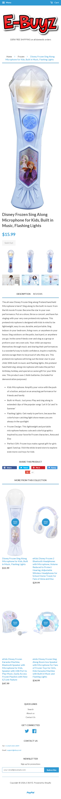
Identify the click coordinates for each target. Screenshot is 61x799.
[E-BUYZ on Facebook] (34, 731)
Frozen (21, 56)
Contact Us (30, 717)
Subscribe (51, 770)
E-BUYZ (29, 783)
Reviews (37, 294)
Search (30, 709)
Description (23, 294)
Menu (8, 2)
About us (30, 713)
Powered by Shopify (42, 783)
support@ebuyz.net (14, 750)
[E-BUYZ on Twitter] (27, 731)
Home (9, 56)
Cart (56, 2)
